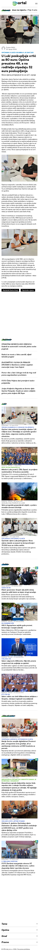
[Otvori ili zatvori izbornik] (36, 3)
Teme (4, 923)
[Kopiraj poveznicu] (35, 22)
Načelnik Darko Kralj (10, 290)
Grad (4, 936)
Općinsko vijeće (28, 290)
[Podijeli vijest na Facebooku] (35, 18)
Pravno (5, 942)
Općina (5, 929)
